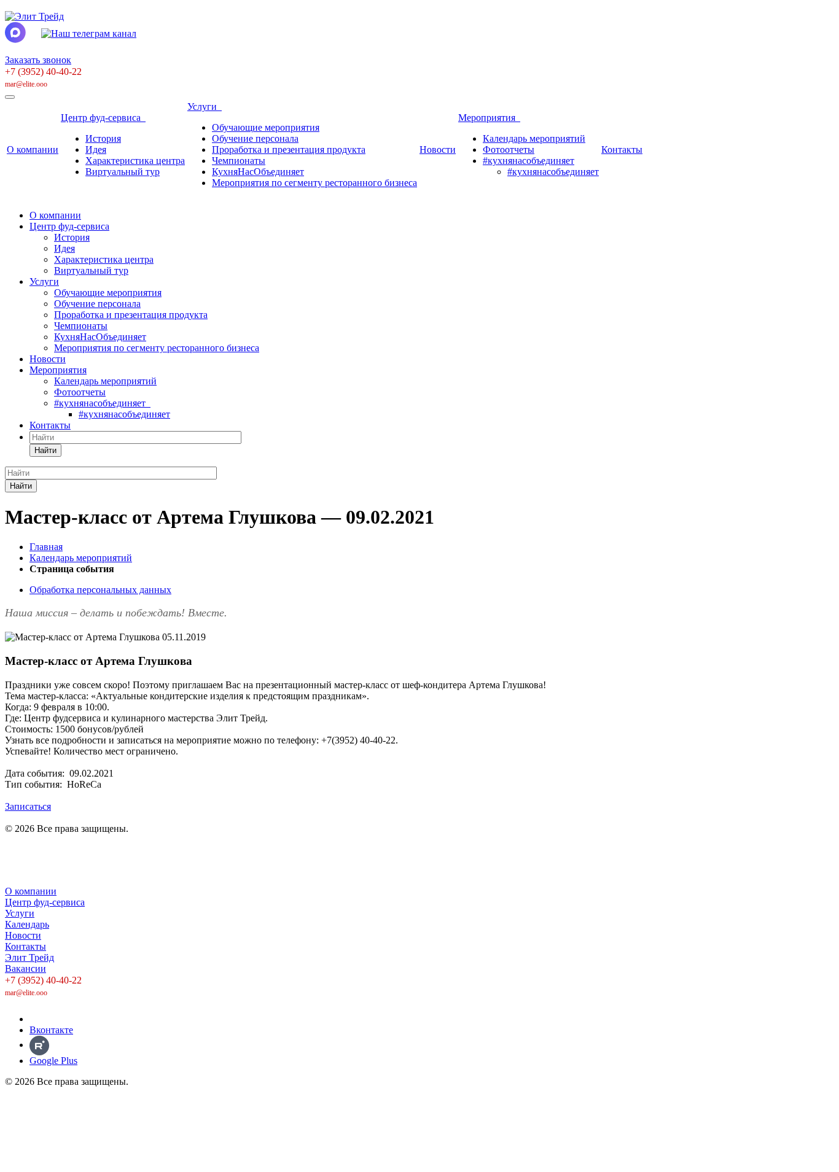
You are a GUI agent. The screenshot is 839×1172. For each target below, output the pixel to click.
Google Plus (53, 1060)
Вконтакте (51, 1030)
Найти (45, 450)
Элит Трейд (29, 957)
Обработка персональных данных (100, 589)
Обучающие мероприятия (265, 127)
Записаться (28, 806)
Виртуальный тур (122, 171)
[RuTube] (39, 1044)
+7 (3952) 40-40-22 (43, 71)
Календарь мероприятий (534, 138)
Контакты (621, 149)
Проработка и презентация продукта (288, 149)
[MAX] (38, 1019)
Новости (437, 149)
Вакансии (25, 968)
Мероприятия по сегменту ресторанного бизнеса (314, 182)
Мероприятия (489, 117)
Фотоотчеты (508, 149)
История (103, 138)
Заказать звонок (38, 60)
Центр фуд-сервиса (103, 117)
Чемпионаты (238, 160)
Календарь (27, 924)
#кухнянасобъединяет (528, 160)
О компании (32, 149)
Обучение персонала (255, 138)
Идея (95, 149)
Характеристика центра (135, 160)
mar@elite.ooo (26, 84)
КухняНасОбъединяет (258, 171)
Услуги (204, 106)
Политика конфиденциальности (72, 870)
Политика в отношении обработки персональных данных (126, 849)
